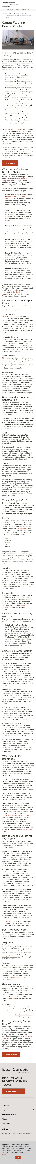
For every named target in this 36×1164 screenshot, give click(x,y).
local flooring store (15, 129)
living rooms (22, 528)
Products (5, 1105)
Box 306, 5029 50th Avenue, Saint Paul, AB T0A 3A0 (17, 1133)
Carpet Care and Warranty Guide (17, 815)
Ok (18, 1157)
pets (26, 769)
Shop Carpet (10, 163)
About (4, 1119)
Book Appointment (14, 1091)
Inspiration (6, 1110)
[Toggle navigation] (32, 6)
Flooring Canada (6, 13)
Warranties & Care (9, 1114)
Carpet (24, 13)
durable (13, 717)
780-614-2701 (6, 6)
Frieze (7, 542)
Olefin (4, 358)
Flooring (16, 13)
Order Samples (11, 1054)
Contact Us (6, 1123)
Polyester (5, 339)
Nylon (4, 316)
